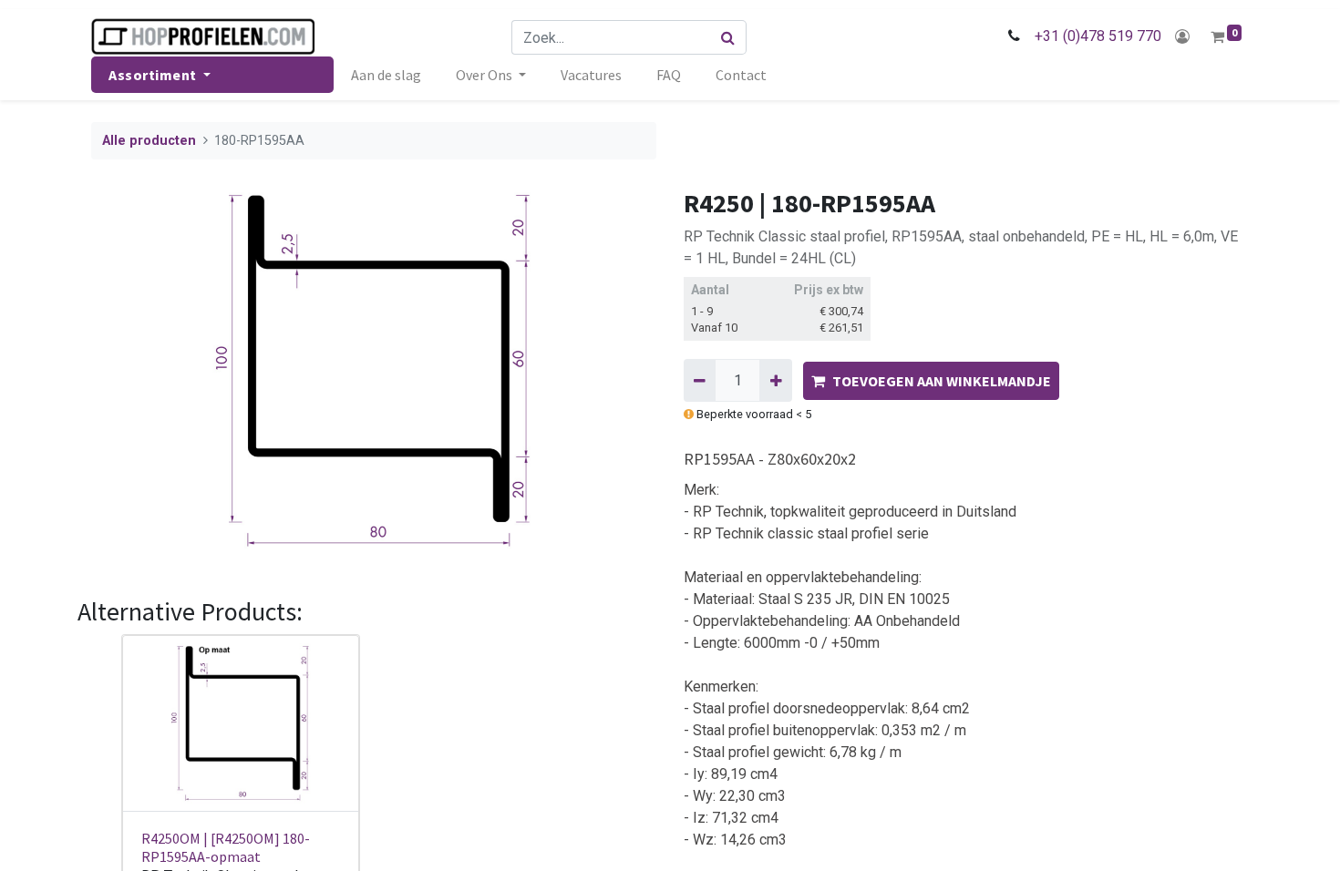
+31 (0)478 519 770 (1098, 36)
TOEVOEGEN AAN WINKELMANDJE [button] (941, 381)
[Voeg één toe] (775, 380)
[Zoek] (728, 37)
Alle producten (149, 141)
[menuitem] (386, 74)
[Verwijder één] (700, 380)
